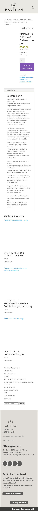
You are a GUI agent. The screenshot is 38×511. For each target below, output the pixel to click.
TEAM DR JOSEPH (9, 396)
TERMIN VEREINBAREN (12, 494)
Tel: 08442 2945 (8, 440)
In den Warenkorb (27, 67)
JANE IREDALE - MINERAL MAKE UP (14, 379)
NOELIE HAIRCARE (9, 387)
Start (5, 20)
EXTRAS (6, 376)
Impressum (16, 509)
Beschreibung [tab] (10, 90)
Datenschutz (25, 509)
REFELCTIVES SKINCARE (11, 390)
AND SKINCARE (8, 371)
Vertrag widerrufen (19, 503)
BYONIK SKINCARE (9, 374)
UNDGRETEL (8, 398)
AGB (32, 509)
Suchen (22, 403)
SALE (5, 393)
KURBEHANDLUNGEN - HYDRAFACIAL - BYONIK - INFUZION (27, 80)
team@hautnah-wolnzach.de (13, 436)
